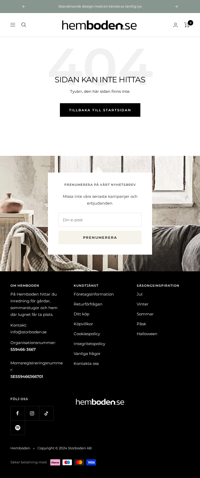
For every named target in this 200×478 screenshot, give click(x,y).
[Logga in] (175, 25)
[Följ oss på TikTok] (46, 413)
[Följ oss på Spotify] (17, 427)
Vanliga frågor (87, 353)
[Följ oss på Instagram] (32, 413)
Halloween (147, 333)
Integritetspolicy (89, 343)
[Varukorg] (187, 24)
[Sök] (23, 24)
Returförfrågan (88, 304)
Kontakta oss (86, 363)
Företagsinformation (94, 294)
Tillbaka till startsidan (100, 110)
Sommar (145, 313)
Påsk (141, 323)
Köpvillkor (83, 323)
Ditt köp (81, 313)
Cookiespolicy (87, 333)
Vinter (142, 304)
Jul (139, 294)
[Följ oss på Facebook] (17, 413)
